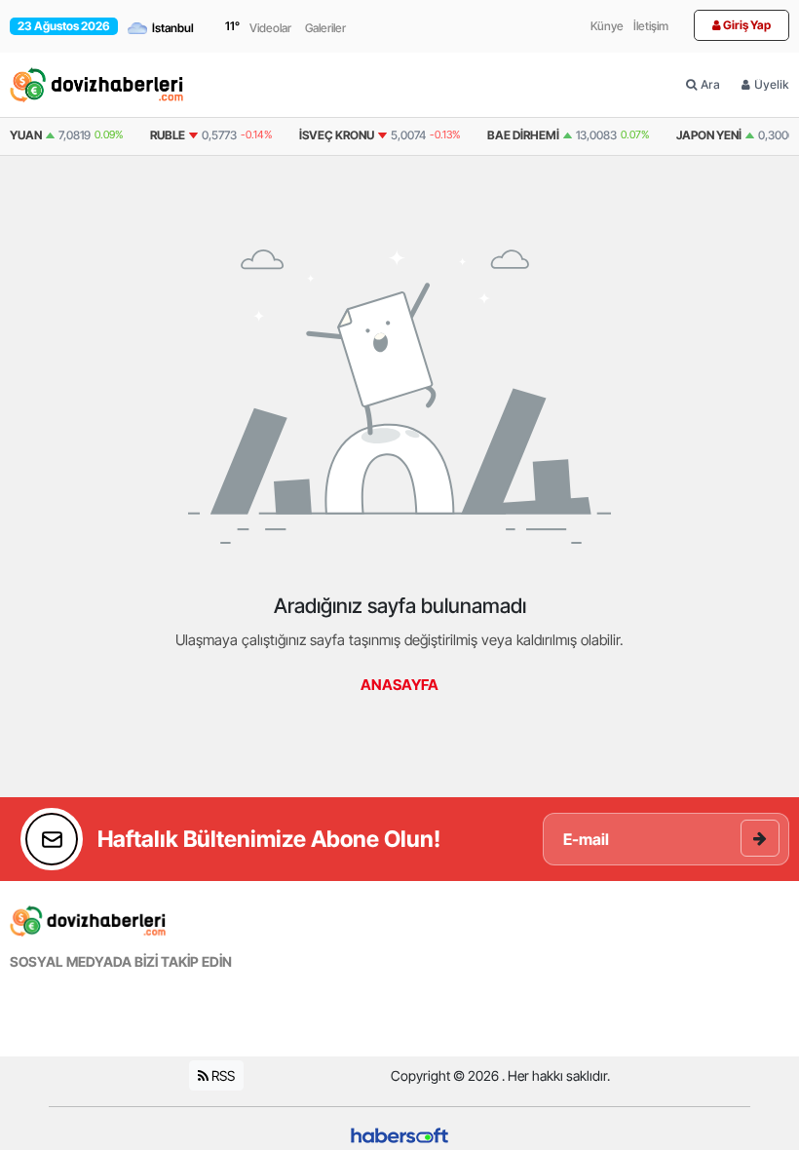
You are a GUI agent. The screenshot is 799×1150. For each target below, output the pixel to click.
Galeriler (325, 27)
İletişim (650, 26)
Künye (607, 26)
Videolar (270, 27)
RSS (222, 1075)
